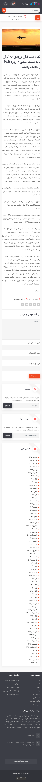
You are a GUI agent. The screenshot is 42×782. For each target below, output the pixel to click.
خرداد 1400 (33, 460)
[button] (13, 3)
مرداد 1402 (33, 522)
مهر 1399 (34, 491)
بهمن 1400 (33, 510)
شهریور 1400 (33, 600)
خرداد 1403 (33, 457)
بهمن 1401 (33, 504)
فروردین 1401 (32, 631)
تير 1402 (34, 588)
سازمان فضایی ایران (12, 687)
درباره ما (37, 691)
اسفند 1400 (33, 488)
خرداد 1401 (33, 553)
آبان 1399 (33, 591)
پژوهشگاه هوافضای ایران (11, 691)
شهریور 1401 (33, 485)
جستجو (7, 405)
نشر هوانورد (36, 697)
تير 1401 (34, 497)
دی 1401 (34, 578)
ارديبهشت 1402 (32, 622)
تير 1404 (34, 594)
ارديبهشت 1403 (31, 647)
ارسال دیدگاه (35, 376)
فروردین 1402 (32, 603)
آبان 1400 (34, 585)
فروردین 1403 (32, 560)
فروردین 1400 (32, 472)
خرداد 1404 (33, 650)
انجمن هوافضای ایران (12, 694)
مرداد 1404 (33, 628)
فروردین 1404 (32, 609)
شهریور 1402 (33, 519)
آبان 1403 (33, 616)
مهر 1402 (34, 569)
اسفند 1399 (33, 541)
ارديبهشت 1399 (31, 613)
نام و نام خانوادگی (34, 342)
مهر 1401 (34, 566)
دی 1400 (34, 482)
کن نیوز (16, 684)
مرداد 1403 (33, 656)
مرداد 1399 (33, 634)
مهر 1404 (34, 638)
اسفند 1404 (33, 466)
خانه (39, 680)
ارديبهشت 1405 (31, 525)
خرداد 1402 (33, 547)
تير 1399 (34, 544)
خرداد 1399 (33, 463)
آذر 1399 (34, 563)
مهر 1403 (34, 625)
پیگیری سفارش (35, 701)
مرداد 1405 (33, 538)
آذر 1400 (34, 619)
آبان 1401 (34, 479)
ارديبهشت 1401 (32, 550)
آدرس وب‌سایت (34, 363)
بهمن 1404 (33, 507)
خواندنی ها (36, 694)
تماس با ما (36, 704)
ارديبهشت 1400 (32, 535)
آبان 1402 (34, 516)
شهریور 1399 (32, 644)
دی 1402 (34, 494)
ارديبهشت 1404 (31, 641)
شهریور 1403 (32, 659)
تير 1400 (34, 529)
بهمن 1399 (33, 469)
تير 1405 (34, 476)
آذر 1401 (34, 653)
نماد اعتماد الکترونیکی (21, 761)
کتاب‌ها (38, 684)
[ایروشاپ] (35, 3)
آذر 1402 (34, 581)
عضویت (7, 435)
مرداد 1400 (33, 513)
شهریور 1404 (33, 572)
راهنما (38, 687)
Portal (15, 773)
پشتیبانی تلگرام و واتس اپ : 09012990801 (14, 18)
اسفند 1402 (33, 501)
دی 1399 (34, 597)
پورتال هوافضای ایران (12, 680)
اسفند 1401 (33, 557)
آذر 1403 (34, 662)
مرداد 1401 (33, 532)
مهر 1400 (34, 606)
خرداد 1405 (33, 575)
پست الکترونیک (34, 353)
